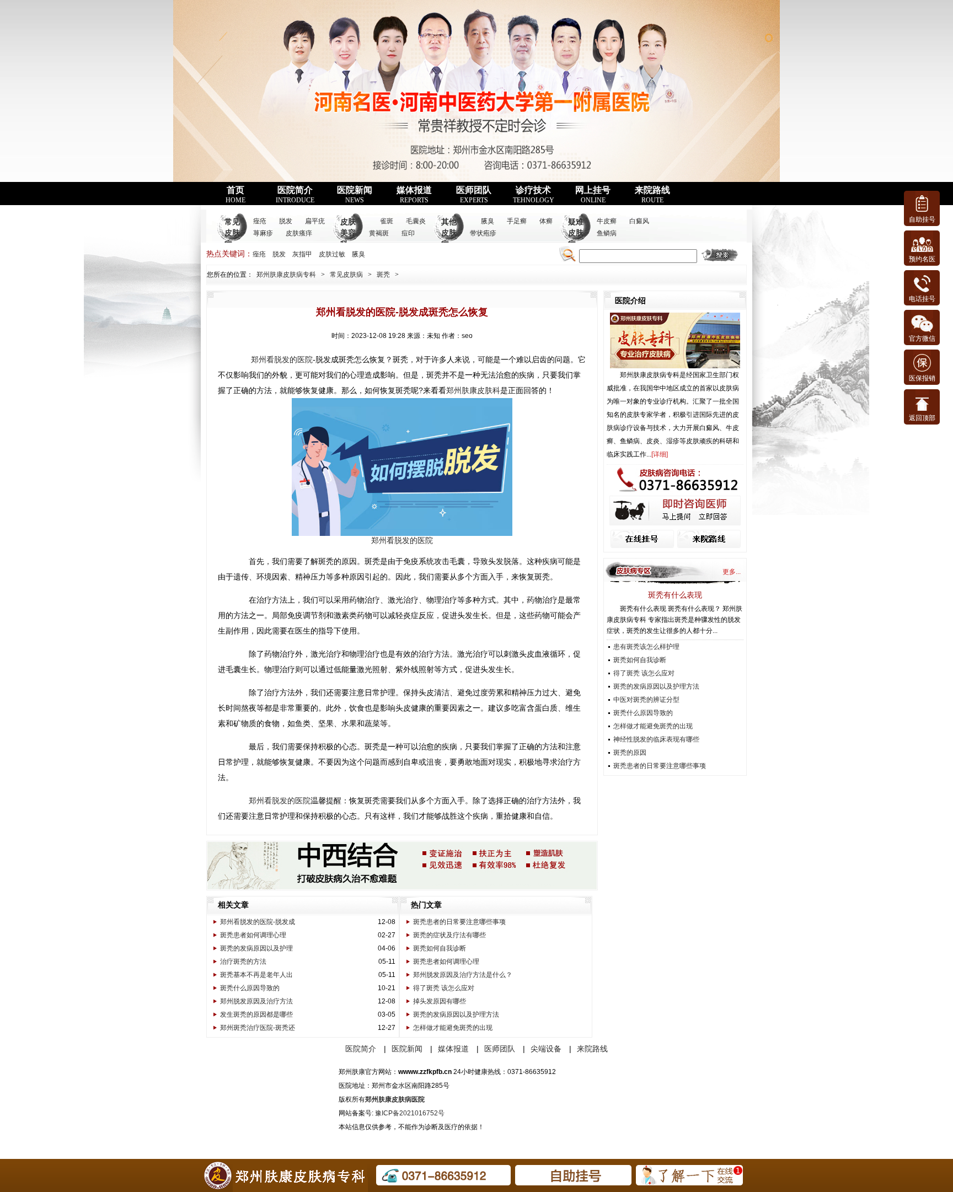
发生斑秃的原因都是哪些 (256, 1014)
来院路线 (652, 194)
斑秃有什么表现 (675, 594)
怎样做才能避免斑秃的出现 (452, 1028)
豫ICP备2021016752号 (410, 1113)
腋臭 (487, 221)
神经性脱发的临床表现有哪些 (656, 739)
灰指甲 (302, 254)
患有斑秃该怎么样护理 (646, 647)
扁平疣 (315, 221)
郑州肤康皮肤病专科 (286, 274)
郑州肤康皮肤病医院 (395, 1099)
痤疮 (259, 221)
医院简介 (295, 194)
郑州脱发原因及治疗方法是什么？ (462, 975)
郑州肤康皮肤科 (473, 390)
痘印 (408, 233)
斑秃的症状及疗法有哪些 (449, 935)
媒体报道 (414, 194)
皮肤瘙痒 (299, 233)
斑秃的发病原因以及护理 (256, 948)
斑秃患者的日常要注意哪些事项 (459, 922)
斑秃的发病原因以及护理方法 (456, 1014)
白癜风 (639, 221)
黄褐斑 (379, 233)
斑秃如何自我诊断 (439, 948)
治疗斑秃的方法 (243, 961)
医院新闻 (354, 194)
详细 (659, 454)
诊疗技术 (533, 194)
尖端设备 (546, 1048)
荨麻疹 (263, 233)
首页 (235, 194)
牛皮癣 (607, 221)
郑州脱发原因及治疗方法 (256, 1001)
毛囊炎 (416, 221)
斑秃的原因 (629, 752)
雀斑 (386, 221)
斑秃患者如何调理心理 (253, 935)
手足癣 (517, 221)
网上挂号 (593, 194)
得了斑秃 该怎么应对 (443, 988)
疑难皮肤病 (575, 233)
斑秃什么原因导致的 (250, 988)
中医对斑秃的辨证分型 (646, 700)
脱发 (285, 221)
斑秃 (383, 274)
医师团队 (473, 194)
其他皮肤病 (449, 233)
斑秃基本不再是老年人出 (256, 975)
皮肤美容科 (348, 233)
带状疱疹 (483, 233)
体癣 (546, 221)
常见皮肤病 (232, 233)
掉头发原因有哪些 (439, 1001)
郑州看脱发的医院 (282, 359)
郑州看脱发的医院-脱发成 (257, 922)
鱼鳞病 (607, 233)
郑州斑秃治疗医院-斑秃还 (257, 1028)
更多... (731, 572)
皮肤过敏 (332, 254)
